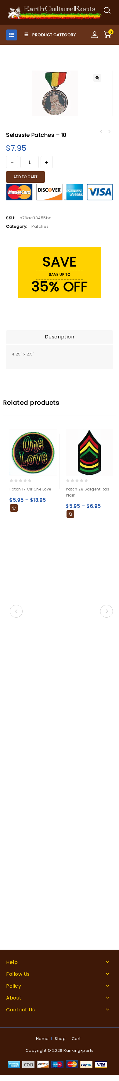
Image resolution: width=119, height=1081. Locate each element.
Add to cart (25, 176)
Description (59, 336)
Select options (14, 508)
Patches (40, 226)
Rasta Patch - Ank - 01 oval (109, 131)
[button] (97, 78)
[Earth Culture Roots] (55, 12)
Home (42, 1038)
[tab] (59, 337)
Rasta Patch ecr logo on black (101, 131)
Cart (76, 1038)
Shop (60, 1038)
